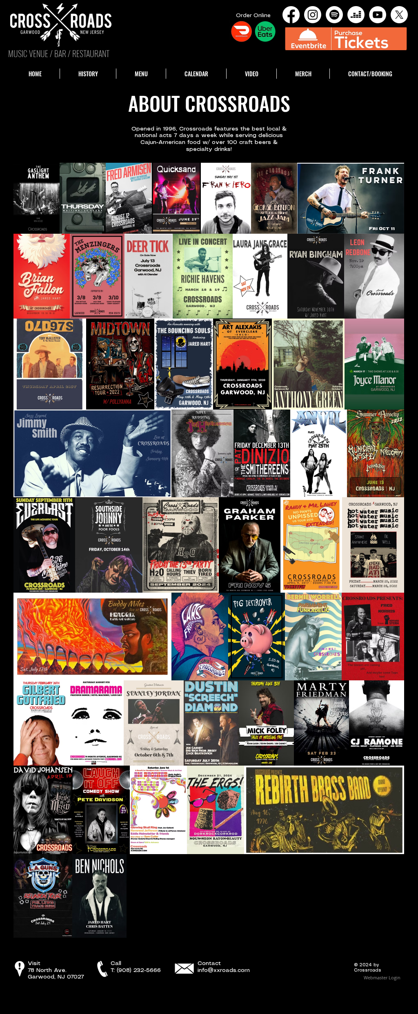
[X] (399, 14)
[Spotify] (334, 14)
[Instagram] (312, 14)
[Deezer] (356, 14)
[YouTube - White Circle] (377, 14)
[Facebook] (291, 14)
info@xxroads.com (224, 970)
